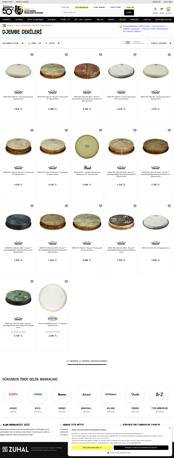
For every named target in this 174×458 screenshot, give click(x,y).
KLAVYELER (52, 20)
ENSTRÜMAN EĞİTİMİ (163, 20)
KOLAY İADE (168, 2)
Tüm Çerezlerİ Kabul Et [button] (92, 448)
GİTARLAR (19, 20)
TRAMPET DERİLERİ (131, 29)
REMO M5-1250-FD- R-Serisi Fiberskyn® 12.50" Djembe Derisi (121, 98)
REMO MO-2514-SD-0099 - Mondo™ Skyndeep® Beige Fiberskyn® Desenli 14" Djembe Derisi (155, 174)
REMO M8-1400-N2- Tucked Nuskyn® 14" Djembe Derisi (18, 98)
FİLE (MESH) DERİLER (132, 31)
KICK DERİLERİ (159, 26)
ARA (129, 12)
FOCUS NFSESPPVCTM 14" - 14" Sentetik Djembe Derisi (53, 324)
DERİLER (35, 25)
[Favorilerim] (32, 55)
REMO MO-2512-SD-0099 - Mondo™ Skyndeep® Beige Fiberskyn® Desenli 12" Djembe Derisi (52, 250)
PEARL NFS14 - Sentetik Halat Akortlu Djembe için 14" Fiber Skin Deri (87, 173)
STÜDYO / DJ (65, 20)
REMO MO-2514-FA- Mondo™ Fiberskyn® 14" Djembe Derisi (53, 98)
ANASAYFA (10, 25)
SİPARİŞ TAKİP (7, 2)
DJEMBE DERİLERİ (46, 25)
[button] (120, 452)
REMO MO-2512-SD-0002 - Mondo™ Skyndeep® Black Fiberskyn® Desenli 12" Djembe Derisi (18, 250)
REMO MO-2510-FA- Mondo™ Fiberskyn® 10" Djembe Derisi (18, 173)
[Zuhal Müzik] (15, 451)
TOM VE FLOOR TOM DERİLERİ (155, 29)
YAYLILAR (122, 20)
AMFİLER (111, 20)
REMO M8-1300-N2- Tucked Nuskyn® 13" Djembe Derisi (155, 98)
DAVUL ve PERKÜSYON (35, 20)
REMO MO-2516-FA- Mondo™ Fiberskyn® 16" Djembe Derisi (87, 249)
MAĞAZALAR (157, 2)
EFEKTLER (100, 20)
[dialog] (120, 440)
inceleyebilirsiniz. (135, 443)
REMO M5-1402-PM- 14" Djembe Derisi (155, 248)
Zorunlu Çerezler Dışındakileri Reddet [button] (141, 448)
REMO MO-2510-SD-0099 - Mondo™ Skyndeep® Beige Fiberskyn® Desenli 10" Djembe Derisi (121, 174)
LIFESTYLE (147, 20)
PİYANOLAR (6, 20)
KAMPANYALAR (81, 7)
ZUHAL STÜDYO (115, 7)
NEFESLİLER (135, 20)
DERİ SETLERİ (144, 26)
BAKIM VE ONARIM (22, 2)
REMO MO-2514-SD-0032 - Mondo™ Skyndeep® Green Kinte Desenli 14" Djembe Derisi (18, 325)
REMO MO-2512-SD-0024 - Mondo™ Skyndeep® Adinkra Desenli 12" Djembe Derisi (121, 250)
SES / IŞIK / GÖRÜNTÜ (83, 20)
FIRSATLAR (65, 7)
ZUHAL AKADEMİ (99, 7)
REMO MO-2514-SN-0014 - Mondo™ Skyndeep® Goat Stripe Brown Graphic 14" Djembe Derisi (87, 99)
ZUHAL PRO (130, 7)
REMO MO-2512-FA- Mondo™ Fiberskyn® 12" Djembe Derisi (53, 173)
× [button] (169, 428)
